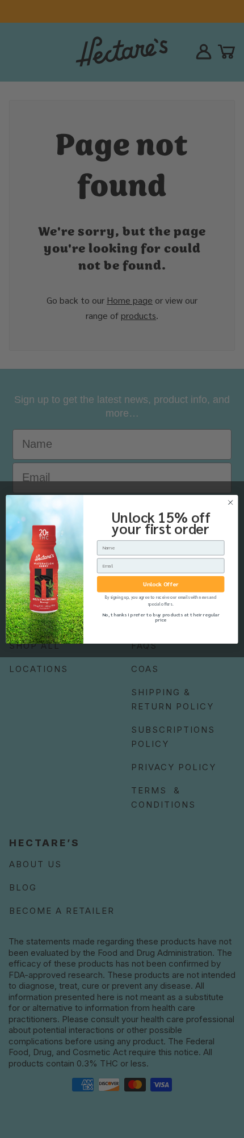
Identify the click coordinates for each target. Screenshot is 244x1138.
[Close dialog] (230, 502)
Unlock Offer (160, 584)
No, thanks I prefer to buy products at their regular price (161, 616)
